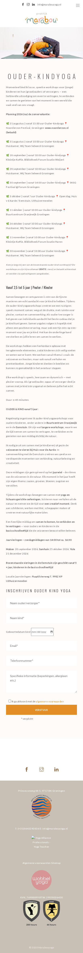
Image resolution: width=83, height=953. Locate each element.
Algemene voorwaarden (37, 862)
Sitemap (56, 862)
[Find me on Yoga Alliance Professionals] (41, 846)
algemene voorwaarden (50, 701)
